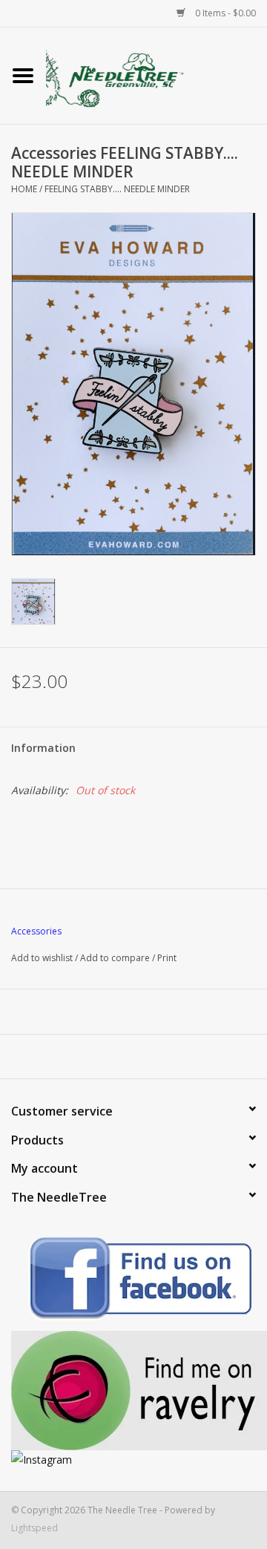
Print (167, 958)
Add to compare (116, 958)
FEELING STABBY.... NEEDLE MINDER (117, 189)
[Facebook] (133, 1281)
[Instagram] (133, 1459)
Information (43, 748)
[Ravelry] (133, 1390)
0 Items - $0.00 (224, 13)
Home (24, 189)
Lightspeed (34, 1528)
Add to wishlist (42, 958)
